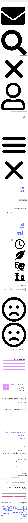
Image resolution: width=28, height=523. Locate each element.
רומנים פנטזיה (22, 187)
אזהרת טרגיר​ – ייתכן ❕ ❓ (19, 507)
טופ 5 (21, 510)
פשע (23, 515)
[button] (14, 42)
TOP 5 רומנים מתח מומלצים (20, 195)
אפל (9, 508)
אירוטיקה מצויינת (22, 508)
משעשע (19, 513)
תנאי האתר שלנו (15, 498)
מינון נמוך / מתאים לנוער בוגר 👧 (7, 512)
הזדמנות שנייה (6, 509)
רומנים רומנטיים (22, 185)
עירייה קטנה (7, 514)
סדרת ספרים (23, 514)
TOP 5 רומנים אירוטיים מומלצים (20, 196)
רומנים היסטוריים (22, 186)
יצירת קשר (24, 198)
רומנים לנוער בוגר (22, 123)
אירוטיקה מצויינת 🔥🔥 (14, 508)
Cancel (23, 473)
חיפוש (18, 237)
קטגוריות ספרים (23, 117)
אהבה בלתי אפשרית (24, 506)
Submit (25, 473)
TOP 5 (24, 124)
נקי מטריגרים (15, 513)
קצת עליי (24, 197)
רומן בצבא (13, 515)
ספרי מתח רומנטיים (22, 189)
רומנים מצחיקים (22, 122)
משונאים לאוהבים (24, 513)
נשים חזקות (6, 513)
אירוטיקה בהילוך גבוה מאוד (9, 507)
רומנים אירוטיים (22, 188)
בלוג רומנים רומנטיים (20, 509)
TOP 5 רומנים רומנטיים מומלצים (20, 125)
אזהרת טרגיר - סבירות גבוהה (13, 506)
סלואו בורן (17, 514)
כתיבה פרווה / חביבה (18, 511)
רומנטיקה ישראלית (5, 515)
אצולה (7, 508)
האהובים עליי (11, 509)
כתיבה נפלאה (8, 510)
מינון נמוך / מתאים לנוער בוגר (17, 512)
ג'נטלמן (15, 509)
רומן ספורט (9, 515)
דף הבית (21, 212)
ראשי (24, 116)
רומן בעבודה (16, 515)
